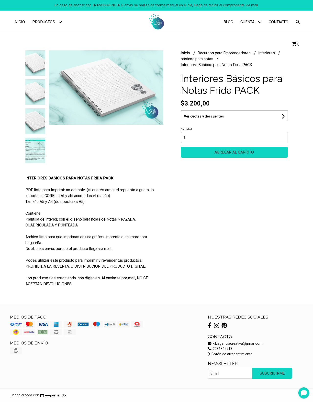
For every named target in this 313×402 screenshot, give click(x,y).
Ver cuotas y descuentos (204, 116)
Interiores (267, 53)
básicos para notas (197, 59)
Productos (44, 22)
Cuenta (248, 22)
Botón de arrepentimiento (232, 354)
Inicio (19, 22)
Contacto (278, 22)
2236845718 (222, 349)
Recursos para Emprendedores (225, 53)
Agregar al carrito (234, 152)
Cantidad (186, 129)
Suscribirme (272, 373)
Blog (228, 22)
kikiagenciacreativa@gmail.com (237, 344)
